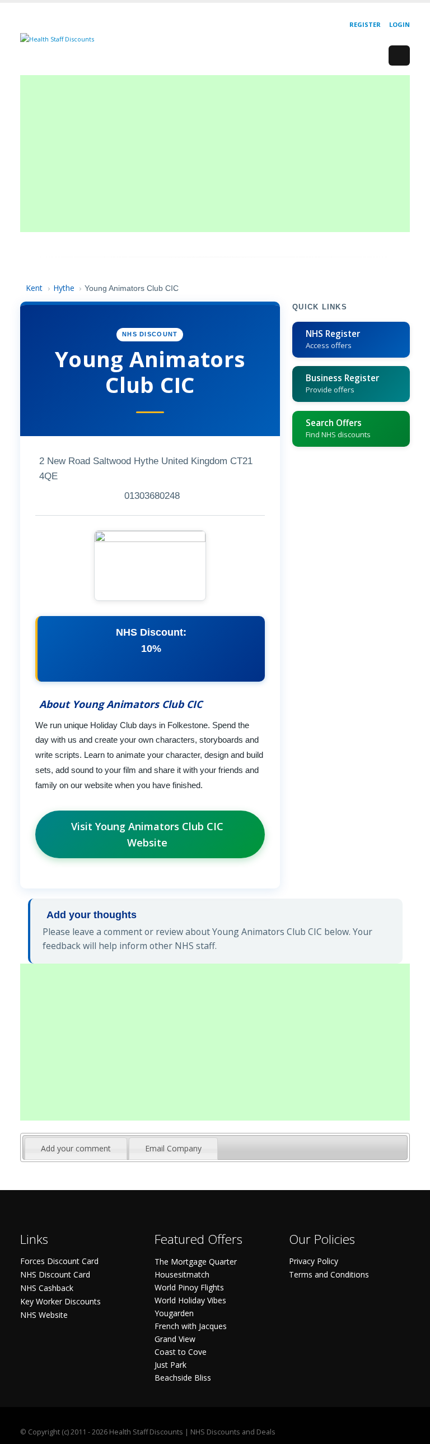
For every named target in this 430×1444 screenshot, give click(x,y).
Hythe (63, 288)
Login (399, 24)
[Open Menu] (399, 55)
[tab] (76, 1148)
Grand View (175, 1339)
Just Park (170, 1364)
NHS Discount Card (55, 1274)
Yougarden (174, 1313)
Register (365, 24)
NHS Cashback (46, 1288)
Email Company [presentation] (173, 1148)
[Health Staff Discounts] (57, 38)
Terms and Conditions (329, 1274)
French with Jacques (191, 1326)
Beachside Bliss (183, 1377)
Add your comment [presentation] (76, 1148)
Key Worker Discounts (60, 1301)
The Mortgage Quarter (196, 1261)
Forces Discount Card (59, 1261)
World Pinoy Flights (189, 1287)
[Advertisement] (215, 153)
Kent (34, 288)
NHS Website (44, 1314)
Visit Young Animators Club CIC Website (147, 834)
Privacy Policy (313, 1261)
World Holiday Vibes (190, 1300)
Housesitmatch (182, 1274)
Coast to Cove (181, 1351)
